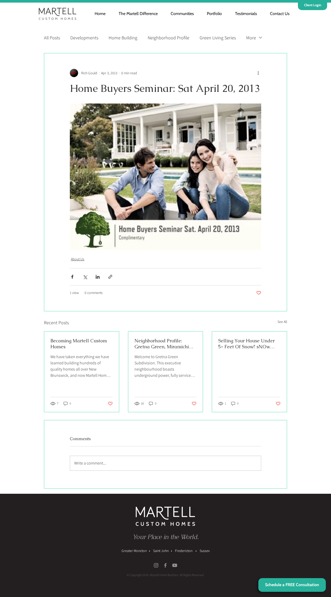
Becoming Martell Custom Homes (78, 344)
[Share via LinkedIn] (97, 276)
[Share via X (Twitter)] (84, 276)
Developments (84, 38)
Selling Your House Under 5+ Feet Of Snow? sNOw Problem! (246, 344)
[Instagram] (156, 565)
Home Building (123, 38)
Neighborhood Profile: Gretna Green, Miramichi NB (161, 344)
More (251, 38)
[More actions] (258, 73)
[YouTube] (175, 565)
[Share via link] (110, 276)
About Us (77, 259)
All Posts (52, 38)
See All (282, 321)
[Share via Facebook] (72, 276)
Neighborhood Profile (168, 38)
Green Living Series (218, 38)
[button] (179, 14)
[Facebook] (165, 565)
